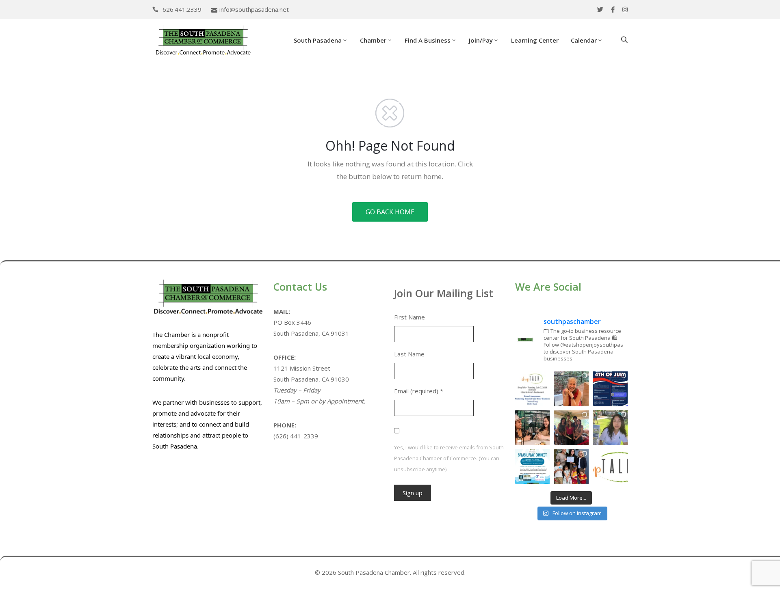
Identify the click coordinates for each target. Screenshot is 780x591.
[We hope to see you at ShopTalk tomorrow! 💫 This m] (610, 466)
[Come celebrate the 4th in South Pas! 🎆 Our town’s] (610, 388)
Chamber (373, 40)
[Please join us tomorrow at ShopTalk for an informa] (532, 388)
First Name (409, 317)
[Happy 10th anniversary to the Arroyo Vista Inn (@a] (571, 427)
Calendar (584, 40)
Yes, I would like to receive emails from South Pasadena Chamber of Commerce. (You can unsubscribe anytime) (449, 458)
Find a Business (428, 40)
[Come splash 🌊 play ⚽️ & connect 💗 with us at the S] (532, 466)
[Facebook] (613, 9)
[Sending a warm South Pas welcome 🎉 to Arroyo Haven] (571, 466)
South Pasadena (318, 40)
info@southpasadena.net (254, 9)
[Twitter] (600, 9)
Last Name (409, 354)
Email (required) (418, 391)
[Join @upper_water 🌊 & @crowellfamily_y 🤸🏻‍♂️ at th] (610, 427)
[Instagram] (625, 9)
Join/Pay (481, 40)
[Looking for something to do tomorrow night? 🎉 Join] (532, 427)
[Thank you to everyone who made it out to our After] (571, 388)
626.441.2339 (182, 9)
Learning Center (535, 40)
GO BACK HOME (390, 211)
